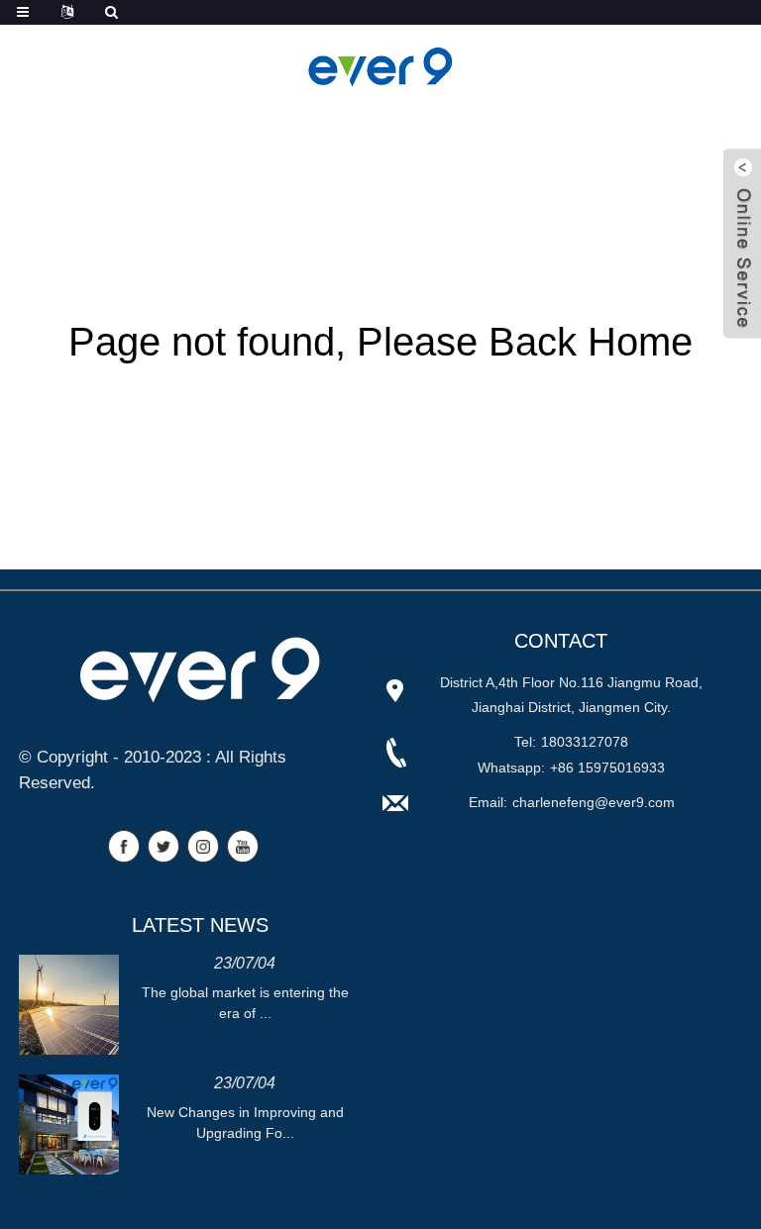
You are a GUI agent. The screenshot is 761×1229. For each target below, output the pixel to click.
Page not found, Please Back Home (380, 341)
